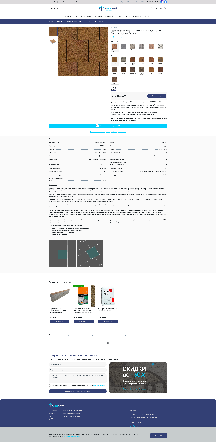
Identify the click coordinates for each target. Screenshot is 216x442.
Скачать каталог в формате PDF (110, 126)
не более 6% (102, 168)
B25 (166, 165)
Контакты (66, 2)
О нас (50, 2)
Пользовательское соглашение (72, 410)
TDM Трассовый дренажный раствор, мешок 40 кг (107, 309)
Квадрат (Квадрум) (161, 146)
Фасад (78, 16)
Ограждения (109, 16)
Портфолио (57, 2)
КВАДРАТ (89, 21)
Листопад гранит (100, 152)
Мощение (68, 16)
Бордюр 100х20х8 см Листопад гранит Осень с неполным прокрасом (58, 310)
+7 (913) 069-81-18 (152, 2)
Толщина (113, 87)
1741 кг (165, 175)
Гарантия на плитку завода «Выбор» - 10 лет (108, 132)
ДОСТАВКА (52, 419)
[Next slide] (105, 52)
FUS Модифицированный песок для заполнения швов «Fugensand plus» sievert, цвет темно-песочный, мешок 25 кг (83, 311)
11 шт (104, 180)
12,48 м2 (103, 175)
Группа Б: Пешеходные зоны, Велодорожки (153, 171)
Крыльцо (87, 16)
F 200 (165, 168)
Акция (73, 2)
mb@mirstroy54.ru (151, 414)
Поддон (103, 165)
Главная (51, 21)
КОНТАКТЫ (52, 413)
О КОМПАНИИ (53, 410)
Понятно (158, 436)
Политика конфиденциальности (72, 413)
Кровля (98, 16)
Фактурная (102, 156)
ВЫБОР (164, 142)
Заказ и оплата (81, 2)
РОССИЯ (103, 146)
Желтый (164, 156)
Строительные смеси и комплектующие (132, 16)
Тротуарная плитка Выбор (74, 21)
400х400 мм (99, 21)
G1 (105, 171)
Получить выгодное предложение (77, 391)
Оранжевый (157, 156)
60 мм (104, 149)
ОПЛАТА (51, 416)
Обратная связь (68, 419)
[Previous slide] (62, 52)
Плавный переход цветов (97, 159)
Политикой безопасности (72, 436)
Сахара (165, 152)
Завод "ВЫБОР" (100, 142)
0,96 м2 (165, 159)
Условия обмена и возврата (71, 416)
